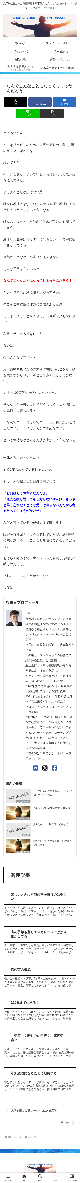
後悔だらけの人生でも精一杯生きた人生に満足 (52, 843)
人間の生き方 (23, 802)
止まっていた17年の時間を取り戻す (52, 807)
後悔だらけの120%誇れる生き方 (51, 824)
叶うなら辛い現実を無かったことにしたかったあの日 (52, 793)
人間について (23, 852)
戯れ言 (26, 835)
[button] (52, 113)
